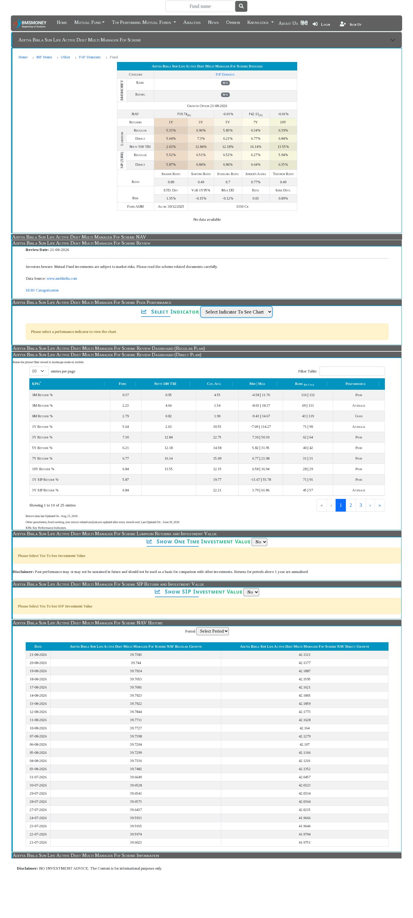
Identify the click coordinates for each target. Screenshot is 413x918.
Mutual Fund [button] (87, 22)
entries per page (63, 371)
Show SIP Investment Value (202, 591)
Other (65, 57)
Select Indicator (174, 311)
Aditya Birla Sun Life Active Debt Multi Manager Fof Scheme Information (86, 855)
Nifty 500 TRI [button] (165, 384)
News (213, 22)
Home (62, 22)
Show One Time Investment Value (202, 541)
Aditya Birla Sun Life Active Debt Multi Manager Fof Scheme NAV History (88, 622)
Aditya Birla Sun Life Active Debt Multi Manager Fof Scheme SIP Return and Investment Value (108, 584)
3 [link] (360, 505)
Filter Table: (307, 371)
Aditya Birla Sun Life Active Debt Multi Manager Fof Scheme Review (81, 243)
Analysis (192, 22)
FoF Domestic (90, 57)
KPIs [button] (36, 384)
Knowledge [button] (258, 22)
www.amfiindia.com (62, 278)
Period (190, 631)
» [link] (380, 505)
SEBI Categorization (42, 290)
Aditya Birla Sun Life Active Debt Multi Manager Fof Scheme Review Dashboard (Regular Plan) (109, 348)
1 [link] (341, 505)
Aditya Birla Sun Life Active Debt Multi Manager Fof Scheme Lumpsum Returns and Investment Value (115, 533)
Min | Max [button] (257, 384)
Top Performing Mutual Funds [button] (142, 22)
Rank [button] (304, 384)
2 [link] (351, 505)
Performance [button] (356, 384)
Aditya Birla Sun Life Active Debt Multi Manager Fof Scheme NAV (79, 236)
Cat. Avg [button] (214, 384)
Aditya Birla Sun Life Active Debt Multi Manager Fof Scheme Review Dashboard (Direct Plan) (107, 354)
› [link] (370, 505)
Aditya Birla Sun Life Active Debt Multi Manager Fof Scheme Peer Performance (91, 302)
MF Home (44, 57)
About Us (288, 23)
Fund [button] (122, 384)
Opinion (233, 22)
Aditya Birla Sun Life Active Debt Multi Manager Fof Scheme (79, 39)
